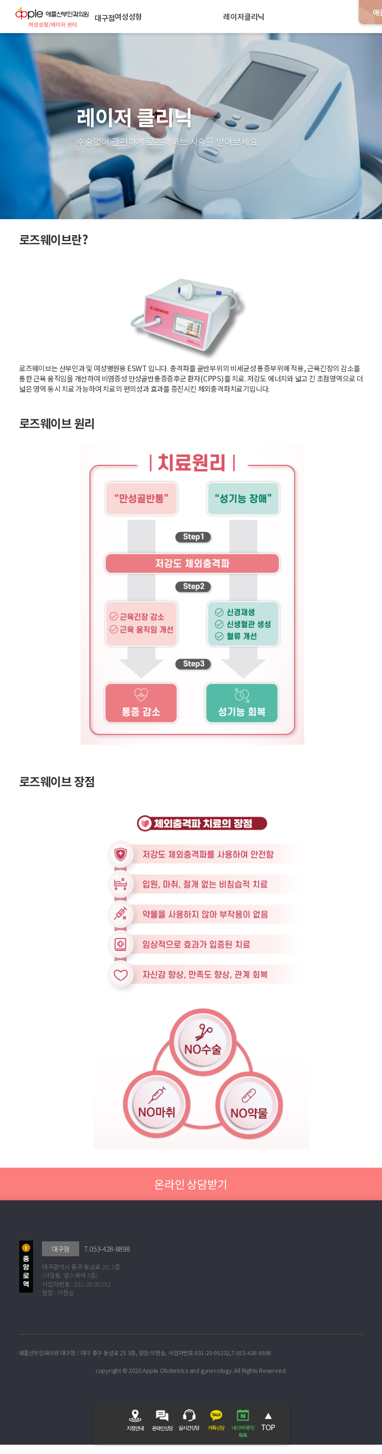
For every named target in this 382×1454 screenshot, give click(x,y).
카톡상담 (216, 1427)
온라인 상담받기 (190, 1184)
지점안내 (135, 1428)
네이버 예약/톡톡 (243, 1431)
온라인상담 (162, 1428)
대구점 (60, 1248)
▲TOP (268, 1421)
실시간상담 (188, 1427)
